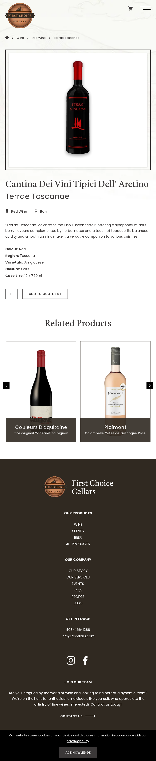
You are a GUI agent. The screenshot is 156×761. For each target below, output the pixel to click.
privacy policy (77, 741)
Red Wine (39, 38)
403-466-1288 (78, 629)
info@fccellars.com (78, 636)
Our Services (78, 577)
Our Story (78, 570)
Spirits (78, 531)
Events (78, 583)
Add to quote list (45, 294)
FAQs (78, 590)
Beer (78, 537)
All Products (78, 544)
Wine (20, 38)
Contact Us (71, 716)
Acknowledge (78, 752)
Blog (78, 603)
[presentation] (6, 385)
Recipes (78, 596)
